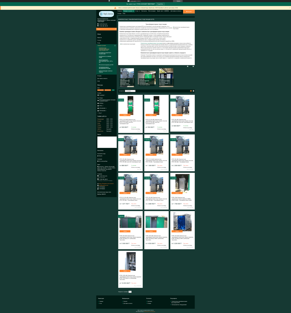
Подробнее (160, 4)
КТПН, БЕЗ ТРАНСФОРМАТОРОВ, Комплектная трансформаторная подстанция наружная (145, 82)
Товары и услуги (127, 11)
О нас (136, 11)
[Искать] (115, 29)
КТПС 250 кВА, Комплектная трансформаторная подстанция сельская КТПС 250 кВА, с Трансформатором (156, 199)
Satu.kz (152, 310)
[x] (193, 65)
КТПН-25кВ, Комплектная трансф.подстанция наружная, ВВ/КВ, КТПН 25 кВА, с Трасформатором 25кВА (182, 199)
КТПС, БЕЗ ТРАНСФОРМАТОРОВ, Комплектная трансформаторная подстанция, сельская (125, 82)
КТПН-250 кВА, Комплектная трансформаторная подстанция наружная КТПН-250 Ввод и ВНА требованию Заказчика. (182, 238)
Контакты (144, 11)
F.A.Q (124, 13)
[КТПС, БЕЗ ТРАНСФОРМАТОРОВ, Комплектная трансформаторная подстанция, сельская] (127, 77)
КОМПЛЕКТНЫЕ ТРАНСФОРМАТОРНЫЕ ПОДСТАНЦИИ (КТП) (104, 49)
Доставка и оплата (176, 11)
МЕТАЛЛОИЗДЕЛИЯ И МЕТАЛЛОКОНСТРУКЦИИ (104, 68)
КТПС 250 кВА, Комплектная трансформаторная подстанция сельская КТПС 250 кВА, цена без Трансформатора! (130, 161)
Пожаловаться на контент (149, 311)
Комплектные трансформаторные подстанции (151, 43)
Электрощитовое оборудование (179, 304)
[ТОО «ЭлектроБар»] (106, 14)
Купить (125, 115)
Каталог (125, 301)
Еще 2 (100, 113)
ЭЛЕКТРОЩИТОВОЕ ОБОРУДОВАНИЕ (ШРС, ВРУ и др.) (106, 61)
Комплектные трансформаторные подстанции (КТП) (179, 302)
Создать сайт (133, 1)
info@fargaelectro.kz (103, 185)
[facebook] (189, 65)
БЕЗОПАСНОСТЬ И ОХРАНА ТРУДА (105, 57)
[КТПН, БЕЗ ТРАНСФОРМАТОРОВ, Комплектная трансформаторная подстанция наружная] (147, 77)
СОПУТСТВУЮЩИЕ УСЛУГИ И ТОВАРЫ (105, 71)
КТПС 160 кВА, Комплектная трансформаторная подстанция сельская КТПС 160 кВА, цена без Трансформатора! (182, 121)
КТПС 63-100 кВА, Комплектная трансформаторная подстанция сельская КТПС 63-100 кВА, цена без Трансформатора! (156, 121)
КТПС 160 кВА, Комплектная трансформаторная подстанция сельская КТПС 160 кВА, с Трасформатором (182, 161)
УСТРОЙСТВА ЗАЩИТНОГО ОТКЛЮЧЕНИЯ (105, 53)
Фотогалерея (152, 11)
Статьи (119, 13)
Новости (99, 37)
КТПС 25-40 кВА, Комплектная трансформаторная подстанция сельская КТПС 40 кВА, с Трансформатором (156, 161)
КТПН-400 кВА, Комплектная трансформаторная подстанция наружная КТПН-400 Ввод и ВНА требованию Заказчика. (156, 238)
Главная (119, 11)
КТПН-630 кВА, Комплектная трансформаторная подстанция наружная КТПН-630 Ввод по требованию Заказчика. (130, 238)
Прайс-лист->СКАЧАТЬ (163, 11)
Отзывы (99, 76)
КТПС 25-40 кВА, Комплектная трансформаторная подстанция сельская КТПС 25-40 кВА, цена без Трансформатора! (130, 121)
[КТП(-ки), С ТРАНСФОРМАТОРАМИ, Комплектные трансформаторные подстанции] (166, 77)
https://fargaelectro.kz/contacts (106, 183)
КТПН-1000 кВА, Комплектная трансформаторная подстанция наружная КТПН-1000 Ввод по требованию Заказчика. (130, 277)
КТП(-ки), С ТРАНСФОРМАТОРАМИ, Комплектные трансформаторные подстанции (164, 82)
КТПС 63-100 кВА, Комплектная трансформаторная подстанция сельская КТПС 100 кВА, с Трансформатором (130, 199)
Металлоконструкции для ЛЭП (106, 64)
